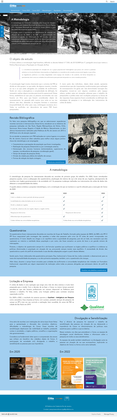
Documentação (68, 10)
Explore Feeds (96, 414)
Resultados (57, 10)
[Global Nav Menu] (2, 1)
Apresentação (15, 10)
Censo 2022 (36, 10)
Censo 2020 (26, 10)
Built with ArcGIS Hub (9, 414)
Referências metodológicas (55, 162)
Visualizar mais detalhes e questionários (93, 270)
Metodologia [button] (46, 10)
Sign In (112, 1)
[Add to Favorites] (2, 31)
